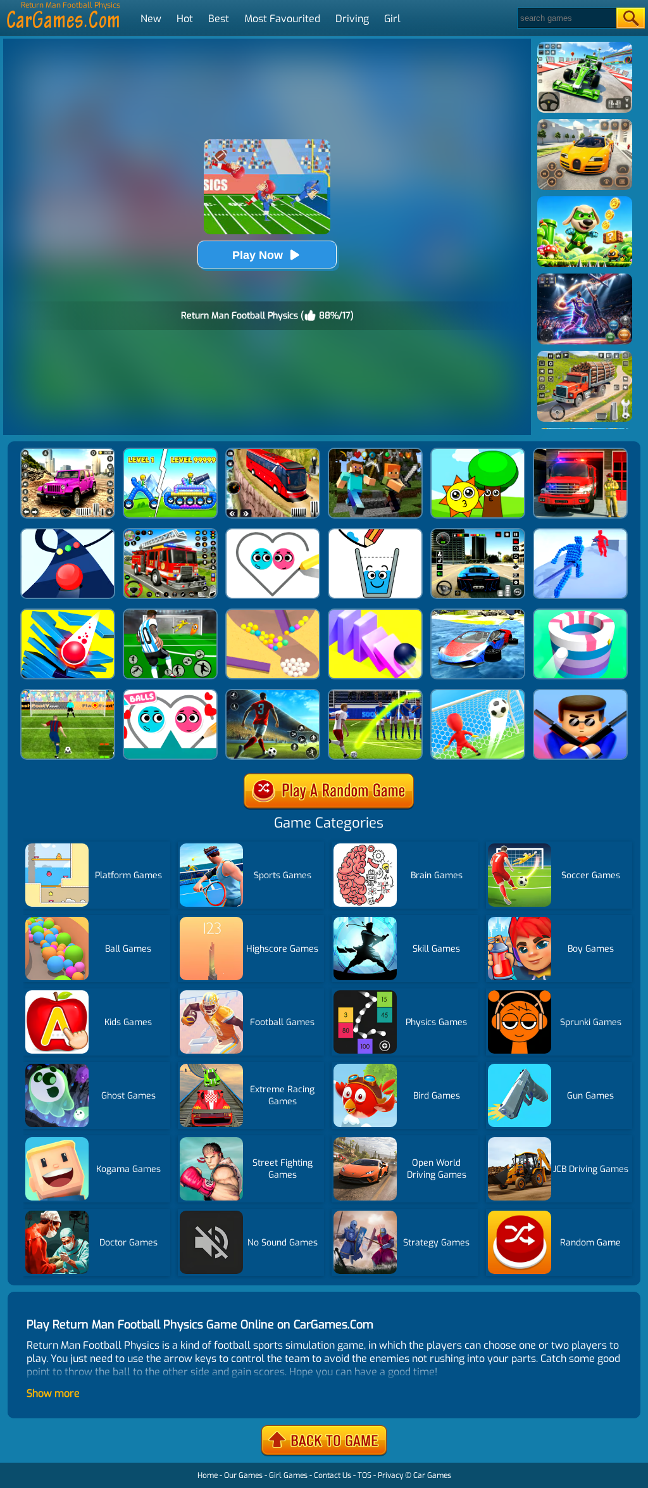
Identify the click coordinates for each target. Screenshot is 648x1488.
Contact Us (332, 1475)
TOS (364, 1475)
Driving (352, 18)
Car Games (432, 1475)
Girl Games (288, 1475)
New (150, 18)
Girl (392, 18)
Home (207, 1475)
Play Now (257, 255)
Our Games (243, 1475)
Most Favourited (282, 18)
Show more (53, 1393)
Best (218, 18)
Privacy (390, 1475)
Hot (185, 18)
